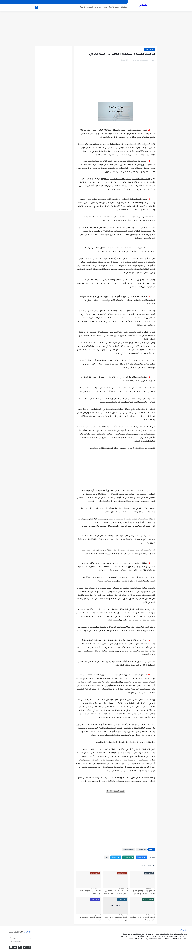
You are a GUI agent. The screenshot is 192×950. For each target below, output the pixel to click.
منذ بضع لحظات (149, 888)
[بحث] (36, 7)
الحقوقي (143, 5)
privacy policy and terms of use (20, 938)
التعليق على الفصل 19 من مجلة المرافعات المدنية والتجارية (116, 919)
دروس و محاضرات (101, 7)
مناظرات (124, 7)
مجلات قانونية (114, 7)
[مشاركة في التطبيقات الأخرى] (106, 857)
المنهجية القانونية (86, 7)
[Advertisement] (96, 28)
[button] (141, 857)
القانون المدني (149, 49)
